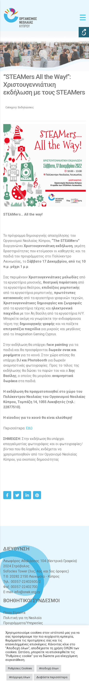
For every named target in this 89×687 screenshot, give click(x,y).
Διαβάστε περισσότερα (51, 677)
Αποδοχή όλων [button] (49, 668)
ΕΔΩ (29, 428)
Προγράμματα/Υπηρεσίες (23, 623)
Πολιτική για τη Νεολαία (22, 618)
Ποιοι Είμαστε (14, 613)
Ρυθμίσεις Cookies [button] (20, 668)
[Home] (20, 17)
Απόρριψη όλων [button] (19, 677)
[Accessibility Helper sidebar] (84, 32)
